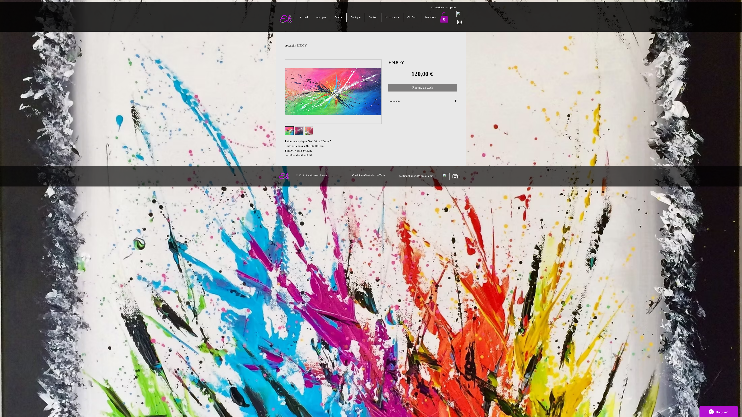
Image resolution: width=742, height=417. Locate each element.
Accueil (289, 45)
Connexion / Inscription (443, 7)
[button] (444, 17)
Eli (283, 177)
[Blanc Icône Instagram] (459, 22)
